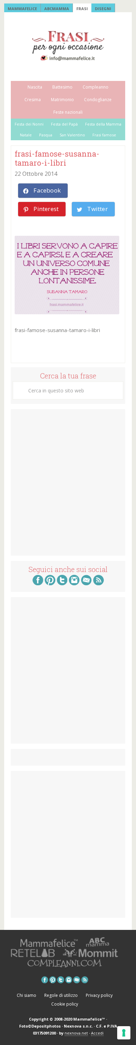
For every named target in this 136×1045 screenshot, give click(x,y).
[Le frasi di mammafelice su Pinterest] (50, 583)
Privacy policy (99, 995)
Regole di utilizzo (61, 995)
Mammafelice (22, 8)
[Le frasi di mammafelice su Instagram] (74, 583)
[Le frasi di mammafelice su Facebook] (37, 583)
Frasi (82, 8)
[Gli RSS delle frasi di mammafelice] (98, 583)
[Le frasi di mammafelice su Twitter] (62, 583)
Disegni (103, 8)
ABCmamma (56, 8)
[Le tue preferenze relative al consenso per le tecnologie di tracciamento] (123, 1032)
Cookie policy (64, 1004)
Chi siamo (26, 995)
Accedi (97, 1033)
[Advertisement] (68, 481)
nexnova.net (76, 1033)
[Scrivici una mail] (86, 583)
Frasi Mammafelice (68, 45)
